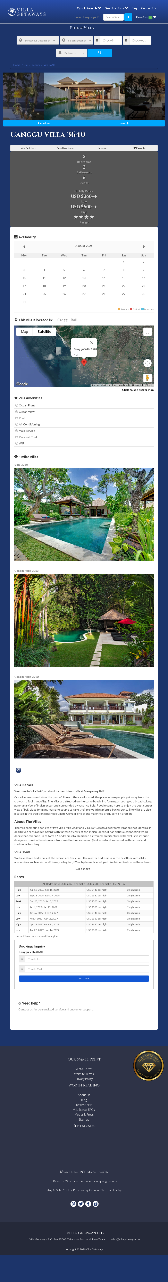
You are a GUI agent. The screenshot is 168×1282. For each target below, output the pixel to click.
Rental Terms (84, 1069)
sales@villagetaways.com (126, 1239)
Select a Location (77, 40)
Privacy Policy (84, 1079)
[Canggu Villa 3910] (84, 719)
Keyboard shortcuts (101, 385)
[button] (84, 362)
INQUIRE (84, 978)
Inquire (103, 148)
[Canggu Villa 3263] (84, 620)
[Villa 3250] (84, 514)
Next (123, 123)
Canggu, (63, 320)
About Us (84, 1095)
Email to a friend (65, 148)
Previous (45, 123)
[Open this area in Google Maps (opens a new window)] (22, 384)
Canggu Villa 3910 (26, 676)
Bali (74, 320)
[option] (84, 96)
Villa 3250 (21, 464)
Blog (134, 8)
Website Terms (84, 1074)
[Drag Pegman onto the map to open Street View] (147, 378)
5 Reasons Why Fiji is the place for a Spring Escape (84, 1181)
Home (16, 64)
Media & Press (84, 1114)
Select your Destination (38, 40)
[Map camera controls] (147, 363)
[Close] (92, 343)
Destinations (114, 8)
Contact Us (148, 8)
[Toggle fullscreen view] (147, 332)
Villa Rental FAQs (84, 1110)
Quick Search (87, 8)
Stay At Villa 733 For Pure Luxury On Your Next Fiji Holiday (84, 1190)
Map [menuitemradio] (24, 331)
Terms (149, 385)
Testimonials (84, 1105)
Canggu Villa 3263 (26, 570)
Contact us (25, 1009)
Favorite (140, 148)
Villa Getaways (94, 1249)
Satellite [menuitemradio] (44, 331)
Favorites (143, 17)
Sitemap (84, 1119)
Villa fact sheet (29, 148)
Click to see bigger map (138, 390)
